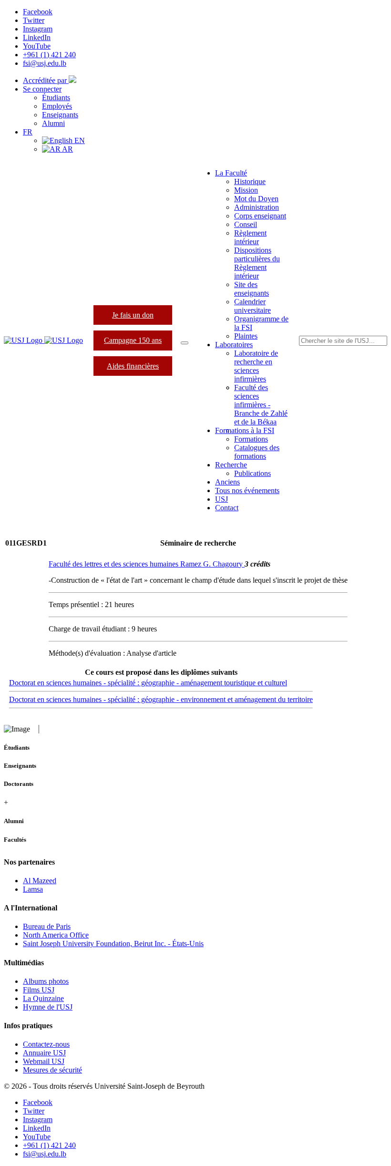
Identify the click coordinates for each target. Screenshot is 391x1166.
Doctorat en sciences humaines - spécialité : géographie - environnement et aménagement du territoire (161, 699)
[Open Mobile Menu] (184, 342)
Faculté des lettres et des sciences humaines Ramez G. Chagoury (147, 564)
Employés (57, 106)
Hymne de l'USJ (47, 1007)
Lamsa (33, 889)
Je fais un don (133, 315)
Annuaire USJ (44, 1053)
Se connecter (42, 89)
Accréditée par (46, 80)
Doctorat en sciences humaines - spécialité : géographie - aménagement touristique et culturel (148, 683)
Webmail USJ (43, 1061)
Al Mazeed (39, 881)
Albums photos (46, 981)
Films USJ (38, 990)
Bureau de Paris (47, 926)
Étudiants (56, 97)
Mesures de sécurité (52, 1070)
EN (78, 140)
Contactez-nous (46, 1044)
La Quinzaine (43, 998)
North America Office (56, 935)
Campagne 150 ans (133, 340)
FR (27, 132)
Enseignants (60, 115)
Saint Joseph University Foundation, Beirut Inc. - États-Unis (113, 943)
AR (67, 149)
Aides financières (133, 366)
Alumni (53, 123)
